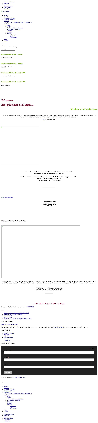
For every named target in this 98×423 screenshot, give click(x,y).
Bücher (8, 396)
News (5, 410)
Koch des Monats (8, 315)
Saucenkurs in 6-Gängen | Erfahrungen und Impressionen (17, 318)
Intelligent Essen (8, 317)
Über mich (6, 388)
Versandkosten (13, 408)
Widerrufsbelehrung (8, 337)
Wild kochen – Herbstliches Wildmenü (13, 314)
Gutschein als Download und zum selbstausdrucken (19, 393)
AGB (5, 336)
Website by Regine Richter (19, 377)
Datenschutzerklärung (9, 333)
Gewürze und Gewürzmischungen (15, 399)
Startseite (6, 386)
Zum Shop (6, 395)
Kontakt (6, 411)
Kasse (11, 407)
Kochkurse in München (9, 389)
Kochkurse (9, 403)
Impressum (6, 334)
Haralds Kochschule (59, 327)
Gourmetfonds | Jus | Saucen (13, 400)
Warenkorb (9, 404)
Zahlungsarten (7, 338)
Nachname (7, 365)
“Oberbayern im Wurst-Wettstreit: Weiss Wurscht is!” (16, 313)
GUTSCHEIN (30, 307)
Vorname (6, 357)
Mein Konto (13, 406)
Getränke (9, 397)
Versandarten (7, 340)
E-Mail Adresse (8, 350)
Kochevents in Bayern (9, 390)
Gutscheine (6, 392)
